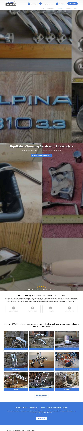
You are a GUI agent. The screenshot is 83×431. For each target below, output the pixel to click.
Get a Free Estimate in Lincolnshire (41, 155)
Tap (41, 369)
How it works (50, 8)
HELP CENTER (41, 418)
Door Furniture (16, 369)
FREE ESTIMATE (72, 3)
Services (68, 8)
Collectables (67, 389)
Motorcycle (41, 348)
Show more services (41, 395)
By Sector (60, 8)
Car (16, 348)
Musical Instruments (67, 369)
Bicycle (41, 389)
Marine (67, 348)
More (75, 8)
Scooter (16, 389)
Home (42, 8)
